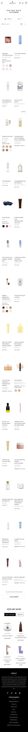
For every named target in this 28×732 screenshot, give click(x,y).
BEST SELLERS (10, 614)
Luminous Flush (3, 69)
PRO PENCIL (18, 380)
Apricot (7, 307)
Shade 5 (7, 150)
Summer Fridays (7, 657)
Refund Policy (13, 719)
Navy (3, 226)
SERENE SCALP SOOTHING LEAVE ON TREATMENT (19, 423)
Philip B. (5, 544)
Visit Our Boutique (13, 722)
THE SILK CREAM (7, 636)
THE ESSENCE (6, 181)
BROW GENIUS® (19, 577)
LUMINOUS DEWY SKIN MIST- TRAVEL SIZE (20, 259)
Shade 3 (10, 146)
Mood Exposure (7, 69)
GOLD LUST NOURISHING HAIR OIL (6, 423)
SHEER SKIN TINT (7, 136)
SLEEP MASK (6, 217)
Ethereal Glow (10, 65)
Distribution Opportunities (13, 725)
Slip (3, 219)
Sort (19, 19)
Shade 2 (7, 146)
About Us (13, 712)
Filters (9, 19)
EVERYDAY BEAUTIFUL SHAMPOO (5, 540)
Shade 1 (3, 146)
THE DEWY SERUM (20, 53)
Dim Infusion (7, 65)
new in (20, 614)
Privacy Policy (13, 714)
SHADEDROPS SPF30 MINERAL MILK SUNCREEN (19, 138)
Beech (10, 307)
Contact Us (13, 704)
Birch (3, 311)
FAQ (14, 709)
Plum (7, 226)
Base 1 (15, 390)
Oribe (16, 224)
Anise (3, 307)
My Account (14, 706)
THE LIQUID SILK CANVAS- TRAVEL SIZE (7, 259)
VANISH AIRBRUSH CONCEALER (6, 297)
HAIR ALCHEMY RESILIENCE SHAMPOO (19, 343)
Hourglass (6, 57)
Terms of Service (13, 717)
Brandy (7, 311)
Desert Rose (10, 226)
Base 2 (19, 390)
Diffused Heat (3, 65)
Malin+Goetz (19, 103)
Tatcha (17, 55)
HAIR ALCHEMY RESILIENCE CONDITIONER (7, 343)
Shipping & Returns (14, 701)
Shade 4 (3, 150)
